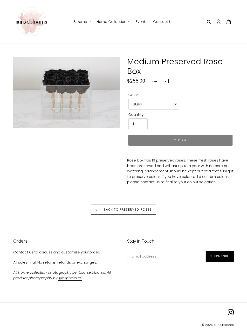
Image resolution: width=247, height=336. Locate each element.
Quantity (136, 114)
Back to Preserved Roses (127, 209)
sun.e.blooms (224, 325)
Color (133, 94)
